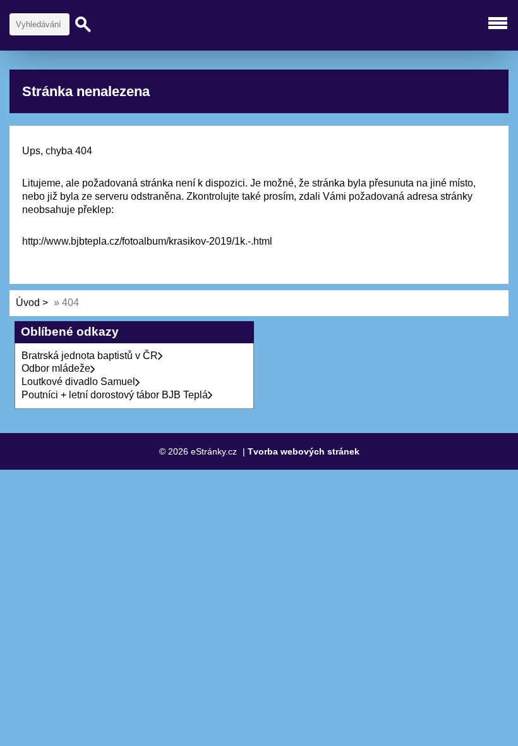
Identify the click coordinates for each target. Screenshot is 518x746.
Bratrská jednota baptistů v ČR (89, 355)
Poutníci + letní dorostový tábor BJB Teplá (114, 394)
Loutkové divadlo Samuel (78, 381)
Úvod (28, 302)
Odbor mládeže (55, 368)
